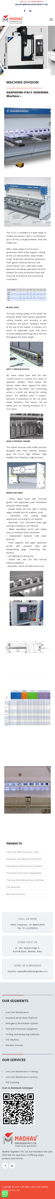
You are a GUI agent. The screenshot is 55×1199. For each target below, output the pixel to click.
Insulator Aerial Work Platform (23, 859)
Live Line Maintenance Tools (22, 852)
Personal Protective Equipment (24, 873)
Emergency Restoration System (24, 866)
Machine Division (15, 894)
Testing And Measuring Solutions (25, 880)
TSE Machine (13, 887)
